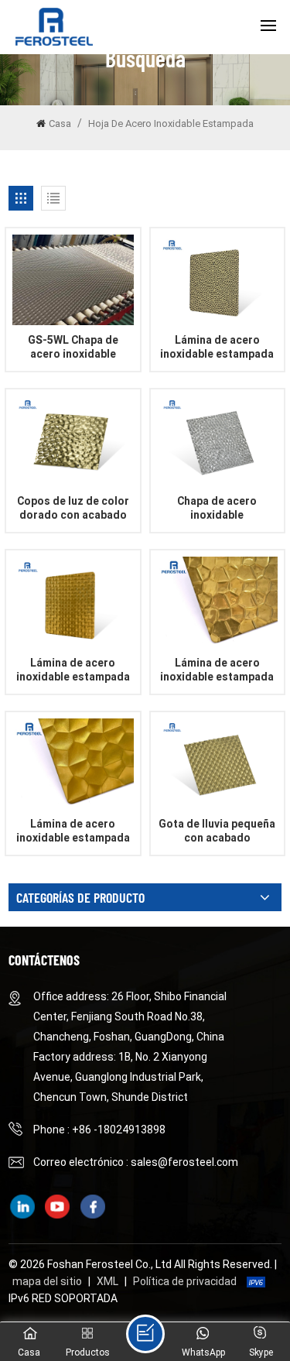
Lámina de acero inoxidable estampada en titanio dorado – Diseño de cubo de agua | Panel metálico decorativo (217, 670)
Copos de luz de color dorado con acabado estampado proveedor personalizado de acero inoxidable (73, 508)
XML (107, 1281)
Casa (60, 123)
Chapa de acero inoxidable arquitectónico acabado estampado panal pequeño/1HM (217, 508)
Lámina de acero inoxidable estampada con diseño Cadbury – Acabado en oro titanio (73, 670)
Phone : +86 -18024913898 (99, 1129)
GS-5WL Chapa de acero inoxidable (73, 347)
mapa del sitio (47, 1281)
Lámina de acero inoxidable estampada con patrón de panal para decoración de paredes (217, 347)
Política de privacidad (185, 1281)
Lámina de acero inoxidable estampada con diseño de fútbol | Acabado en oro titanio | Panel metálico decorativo (73, 831)
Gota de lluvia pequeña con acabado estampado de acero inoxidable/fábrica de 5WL (217, 831)
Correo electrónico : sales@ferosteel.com (135, 1162)
